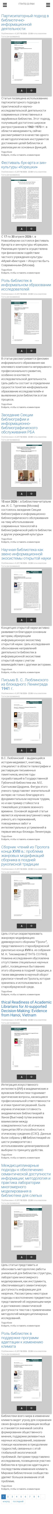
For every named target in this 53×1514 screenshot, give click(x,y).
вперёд (6, 1501)
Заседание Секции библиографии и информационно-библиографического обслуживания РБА (19, 423)
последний (18, 1501)
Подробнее (6, 152)
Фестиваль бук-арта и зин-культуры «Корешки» (23, 164)
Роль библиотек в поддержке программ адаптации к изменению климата (22, 1340)
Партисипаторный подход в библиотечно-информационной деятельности (25, 22)
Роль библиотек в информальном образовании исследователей (26, 284)
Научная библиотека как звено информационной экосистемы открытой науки (26, 554)
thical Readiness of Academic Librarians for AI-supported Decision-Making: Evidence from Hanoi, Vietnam (26, 1008)
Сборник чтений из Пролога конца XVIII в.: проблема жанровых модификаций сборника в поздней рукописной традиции (25, 855)
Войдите (5, 155)
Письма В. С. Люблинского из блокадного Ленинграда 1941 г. (24, 684)
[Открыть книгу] (26, 62)
